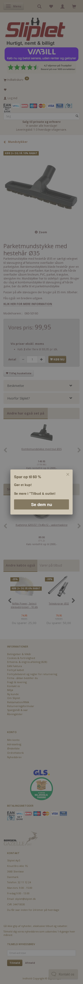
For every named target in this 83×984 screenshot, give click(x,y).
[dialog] (41, 492)
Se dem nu (41, 504)
